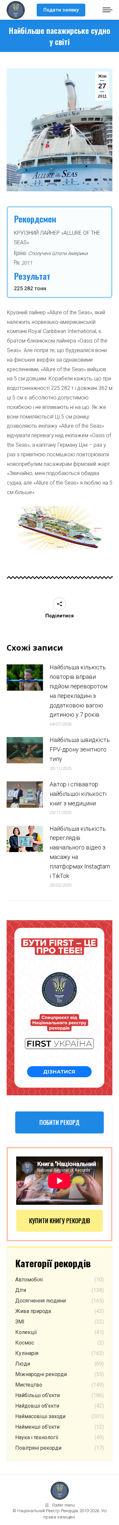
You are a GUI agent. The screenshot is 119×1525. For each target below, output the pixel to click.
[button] (8, 530)
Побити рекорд (59, 1122)
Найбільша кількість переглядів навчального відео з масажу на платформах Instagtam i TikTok (80, 852)
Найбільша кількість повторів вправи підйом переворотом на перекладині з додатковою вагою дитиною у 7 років (78, 691)
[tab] (55, 556)
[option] (60, 528)
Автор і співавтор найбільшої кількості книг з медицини (78, 794)
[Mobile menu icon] (107, 10)
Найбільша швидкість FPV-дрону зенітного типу (80, 749)
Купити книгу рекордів (59, 1220)
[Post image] (25, 677)
